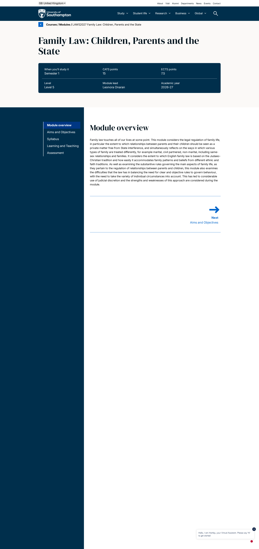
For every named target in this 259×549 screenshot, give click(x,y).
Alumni (175, 3)
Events (207, 3)
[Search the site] (215, 13)
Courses (51, 24)
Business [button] (180, 13)
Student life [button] (140, 13)
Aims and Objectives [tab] (61, 132)
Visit (167, 3)
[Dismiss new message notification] (254, 529)
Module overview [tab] (59, 125)
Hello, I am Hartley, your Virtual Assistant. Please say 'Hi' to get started (224, 534)
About (160, 3)
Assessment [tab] (55, 153)
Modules (64, 24)
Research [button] (161, 13)
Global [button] (199, 13)
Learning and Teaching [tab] (63, 146)
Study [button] (121, 13)
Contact (217, 3)
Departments (187, 3)
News (198, 3)
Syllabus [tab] (53, 139)
